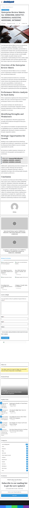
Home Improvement (6, 455)
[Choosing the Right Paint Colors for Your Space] (4, 412)
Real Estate (4, 459)
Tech (3, 446)
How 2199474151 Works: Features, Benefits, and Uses (20, 271)
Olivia (4, 23)
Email (2, 321)
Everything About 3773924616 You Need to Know (6, 286)
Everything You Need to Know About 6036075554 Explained (7, 271)
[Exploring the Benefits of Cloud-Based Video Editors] (4, 405)
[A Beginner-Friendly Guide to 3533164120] (21, 280)
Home (3, 7)
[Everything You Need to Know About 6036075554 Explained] (7, 265)
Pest (3, 470)
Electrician (4, 468)
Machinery (4, 466)
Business (4, 448)
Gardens (3, 457)
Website (2, 326)
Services (4, 463)
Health (3, 461)
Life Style (4, 453)
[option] (14, 387)
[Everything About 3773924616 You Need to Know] (7, 280)
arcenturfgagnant (9, 7)
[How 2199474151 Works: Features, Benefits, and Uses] (21, 265)
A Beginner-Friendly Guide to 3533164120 (21, 286)
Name (2, 316)
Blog (3, 450)
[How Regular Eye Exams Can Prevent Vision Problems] (4, 425)
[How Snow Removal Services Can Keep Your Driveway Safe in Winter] (4, 432)
